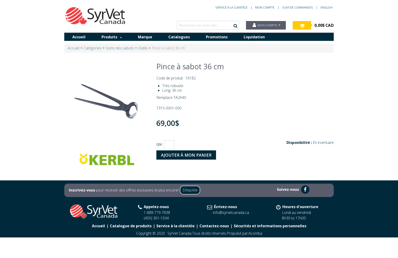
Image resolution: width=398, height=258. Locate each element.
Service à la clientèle (231, 7)
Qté (159, 144)
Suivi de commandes (297, 7)
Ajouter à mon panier (186, 155)
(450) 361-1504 (156, 218)
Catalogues (179, 36)
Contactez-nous (214, 225)
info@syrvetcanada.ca (231, 212)
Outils (142, 48)
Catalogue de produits (131, 225)
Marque (145, 36)
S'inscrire (190, 190)
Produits (109, 36)
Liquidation (254, 36)
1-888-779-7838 (157, 212)
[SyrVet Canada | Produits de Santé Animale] (95, 16)
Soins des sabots (120, 48)
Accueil (78, 36)
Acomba (255, 233)
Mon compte (265, 7)
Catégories (92, 48)
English (327, 7)
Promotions (217, 36)
